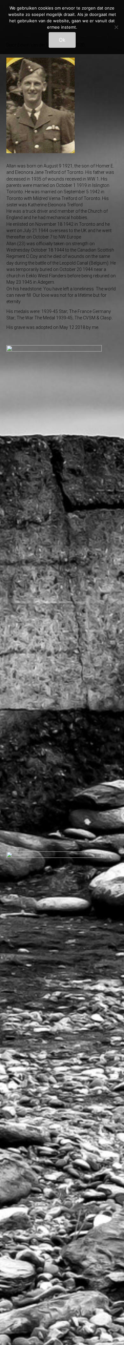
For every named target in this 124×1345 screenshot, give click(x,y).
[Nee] (116, 27)
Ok (62, 40)
